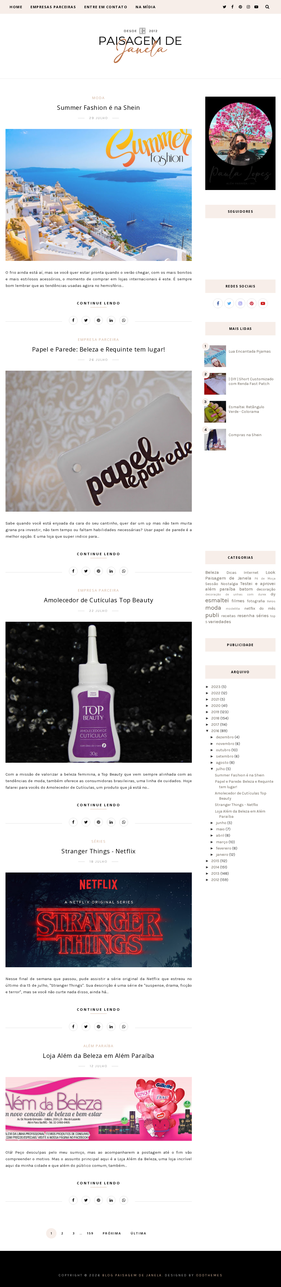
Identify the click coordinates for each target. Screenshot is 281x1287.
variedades (219, 621)
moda (98, 97)
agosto (222, 762)
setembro (225, 756)
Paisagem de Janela (228, 578)
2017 (215, 724)
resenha (246, 615)
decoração (266, 589)
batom (246, 589)
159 (90, 1233)
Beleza (212, 572)
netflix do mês (260, 608)
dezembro (225, 737)
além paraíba (98, 1045)
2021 (215, 699)
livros (271, 601)
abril (220, 835)
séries (98, 841)
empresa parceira (98, 339)
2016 (215, 731)
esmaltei (217, 600)
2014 (215, 867)
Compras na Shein (245, 435)
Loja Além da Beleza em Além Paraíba (98, 1055)
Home (16, 6)
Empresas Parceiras (53, 6)
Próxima (112, 1233)
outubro (223, 750)
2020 (216, 705)
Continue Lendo (98, 303)
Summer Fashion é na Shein (98, 107)
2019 (215, 712)
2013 (215, 873)
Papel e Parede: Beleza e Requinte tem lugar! (98, 349)
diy (273, 594)
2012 (215, 879)
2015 (215, 861)
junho (221, 822)
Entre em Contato (105, 6)
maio (220, 829)
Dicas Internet (242, 572)
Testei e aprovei (258, 583)
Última (139, 1233)
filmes (238, 600)
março (222, 842)
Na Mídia (146, 6)
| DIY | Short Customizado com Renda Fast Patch (251, 381)
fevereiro (223, 848)
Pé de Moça (265, 578)
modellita (233, 609)
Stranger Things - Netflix (98, 851)
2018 (215, 718)
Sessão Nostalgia (221, 583)
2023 (216, 686)
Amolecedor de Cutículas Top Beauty (98, 600)
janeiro (222, 854)
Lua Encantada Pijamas (250, 351)
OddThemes (209, 1275)
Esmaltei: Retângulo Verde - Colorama (246, 409)
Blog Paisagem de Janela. (132, 1275)
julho (220, 769)
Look (271, 572)
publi (212, 615)
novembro (225, 743)
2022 (215, 693)
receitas (228, 616)
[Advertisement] (243, 502)
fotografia (256, 601)
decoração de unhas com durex (235, 594)
